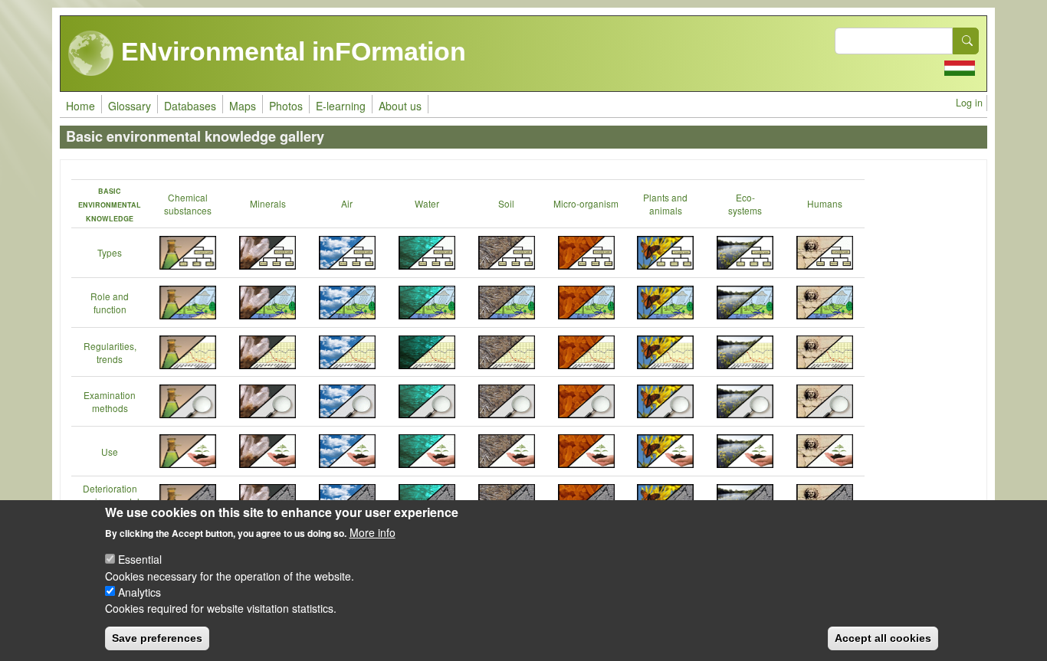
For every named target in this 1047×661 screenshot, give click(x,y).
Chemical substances (188, 204)
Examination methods (110, 401)
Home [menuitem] (80, 105)
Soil (506, 203)
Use (109, 451)
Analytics (139, 591)
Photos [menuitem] (286, 105)
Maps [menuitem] (242, 105)
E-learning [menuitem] (341, 105)
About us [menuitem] (400, 105)
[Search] (966, 41)
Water (427, 203)
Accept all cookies (883, 638)
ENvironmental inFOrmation (290, 51)
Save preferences (157, 638)
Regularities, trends (110, 352)
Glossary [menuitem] (129, 105)
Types (109, 252)
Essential (140, 559)
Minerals (268, 203)
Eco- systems (745, 204)
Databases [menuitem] (190, 105)
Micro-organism (586, 203)
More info (372, 532)
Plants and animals (665, 204)
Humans (824, 203)
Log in (969, 103)
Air (347, 203)
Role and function (109, 303)
